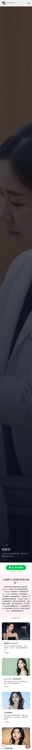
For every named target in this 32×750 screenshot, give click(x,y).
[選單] (28, 3)
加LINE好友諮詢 (17, 567)
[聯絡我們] (28, 746)
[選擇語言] (4, 746)
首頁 (3, 545)
